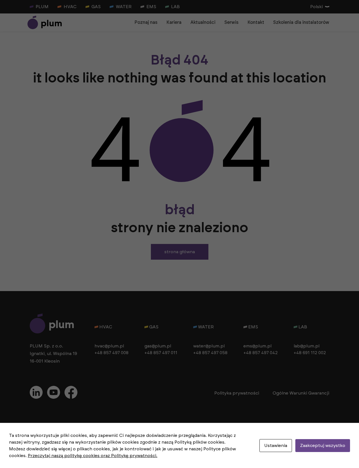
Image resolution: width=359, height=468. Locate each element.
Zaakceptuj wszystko (322, 445)
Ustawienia (275, 445)
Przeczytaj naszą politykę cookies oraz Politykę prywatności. (92, 455)
